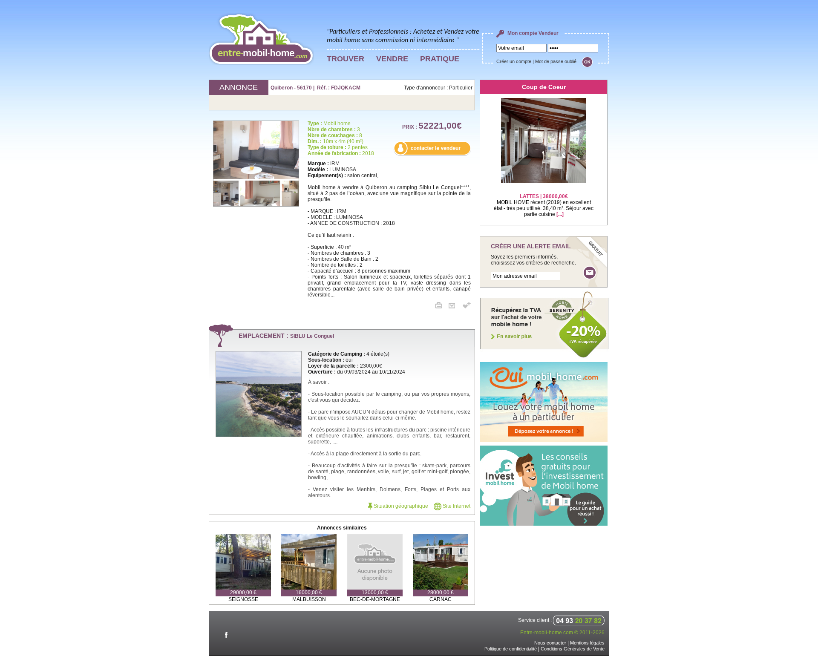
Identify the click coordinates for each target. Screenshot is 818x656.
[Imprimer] (442, 307)
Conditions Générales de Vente (573, 648)
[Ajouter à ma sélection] (467, 307)
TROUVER (345, 59)
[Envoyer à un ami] (455, 307)
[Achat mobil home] (544, 357)
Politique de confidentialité (510, 648)
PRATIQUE (439, 59)
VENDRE (392, 59)
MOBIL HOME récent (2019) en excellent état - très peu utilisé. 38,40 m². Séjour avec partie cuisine (543, 205)
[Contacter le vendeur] (432, 154)
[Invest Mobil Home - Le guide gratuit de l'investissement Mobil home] (544, 524)
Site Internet (455, 506)
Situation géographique (400, 506)
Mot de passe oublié (555, 61)
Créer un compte (513, 61)
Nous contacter (550, 642)
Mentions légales (587, 642)
